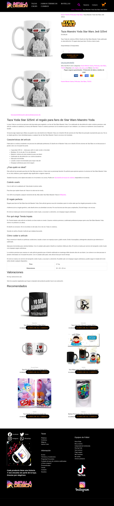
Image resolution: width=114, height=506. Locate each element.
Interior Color (45, 444)
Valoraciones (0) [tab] (35, 115)
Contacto (95, 5)
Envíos (43, 455)
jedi (73, 68)
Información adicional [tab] (24, 115)
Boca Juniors (78, 443)
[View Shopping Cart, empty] (103, 5)
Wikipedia (63, 194)
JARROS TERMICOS (49, 4)
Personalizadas (45, 465)
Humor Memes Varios (87, 65)
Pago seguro (78, 452)
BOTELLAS (65, 4)
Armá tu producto (80, 458)
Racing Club (78, 448)
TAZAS (34, 4)
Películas (73, 14)
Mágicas (43, 442)
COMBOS (45, 6)
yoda (86, 68)
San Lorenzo (78, 450)
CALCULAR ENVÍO (67, 63)
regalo (77, 68)
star (80, 68)
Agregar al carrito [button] (37, 328)
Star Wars (80, 14)
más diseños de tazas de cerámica (64, 177)
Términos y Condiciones (48, 457)
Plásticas (44, 438)
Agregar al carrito (72, 56)
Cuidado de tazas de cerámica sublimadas (53, 461)
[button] (79, 5)
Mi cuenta (77, 456)
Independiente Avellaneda (82, 446)
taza (83, 68)
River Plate (78, 441)
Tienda (43, 467)
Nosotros (86, 5)
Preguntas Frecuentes (47, 459)
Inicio (62, 14)
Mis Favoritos (79, 454)
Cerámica (44, 440)
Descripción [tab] (14, 115)
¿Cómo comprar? (46, 463)
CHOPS (34, 6)
